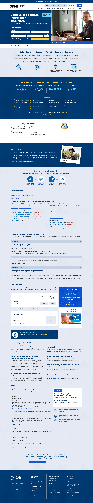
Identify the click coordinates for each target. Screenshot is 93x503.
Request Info (55, 462)
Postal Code (46, 34)
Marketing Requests (53, 478)
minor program (56, 378)
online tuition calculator (42, 334)
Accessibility (51, 488)
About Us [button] (79, 8)
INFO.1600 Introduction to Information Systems (21, 203)
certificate (66, 367)
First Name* (13, 30)
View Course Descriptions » (16, 198)
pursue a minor (77, 247)
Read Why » (55, 1)
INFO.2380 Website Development (18, 218)
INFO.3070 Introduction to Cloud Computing (20, 222)
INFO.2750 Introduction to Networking (19, 205)
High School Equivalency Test (22, 410)
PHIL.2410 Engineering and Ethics (57, 224)
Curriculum (17, 45)
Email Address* (14, 34)
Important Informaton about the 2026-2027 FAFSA (69, 420)
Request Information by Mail (73, 492)
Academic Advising (71, 488)
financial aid (77, 302)
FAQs (28, 45)
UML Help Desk (52, 485)
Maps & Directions (52, 487)
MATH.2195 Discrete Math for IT (56, 218)
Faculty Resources (52, 480)
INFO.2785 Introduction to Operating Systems (21, 212)
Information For (49, 5)
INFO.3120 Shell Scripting (16, 220)
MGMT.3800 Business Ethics (56, 230)
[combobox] (29, 36)
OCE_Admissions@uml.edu (62, 397)
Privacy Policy (17, 41)
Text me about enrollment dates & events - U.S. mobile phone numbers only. (20, 39)
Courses (32, 492)
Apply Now (58, 390)
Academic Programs (34, 488)
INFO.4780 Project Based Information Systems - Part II (61, 210)
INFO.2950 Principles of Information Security (21, 208)
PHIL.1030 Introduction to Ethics (57, 222)
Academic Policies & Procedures (62, 280)
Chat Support (33, 483)
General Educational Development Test (24, 408)
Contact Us (69, 490)
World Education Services (21, 414)
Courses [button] (48, 8)
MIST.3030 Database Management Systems (20, 214)
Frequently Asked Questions (54, 492)
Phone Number (30, 34)
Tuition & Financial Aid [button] (59, 8)
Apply (79, 5)
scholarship (70, 304)
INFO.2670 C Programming (17, 210)
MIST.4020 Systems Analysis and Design (20, 225)
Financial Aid (33, 495)
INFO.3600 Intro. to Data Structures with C (20, 216)
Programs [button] (40, 8)
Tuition (23, 45)
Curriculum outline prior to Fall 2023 (18, 196)
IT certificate (52, 61)
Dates (56, 5)
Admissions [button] (71, 8)
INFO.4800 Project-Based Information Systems (60, 205)
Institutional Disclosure (53, 490)
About (12, 45)
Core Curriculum (23, 253)
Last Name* (33, 30)
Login (62, 5)
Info (72, 5)
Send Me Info (40, 39)
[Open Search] (65, 5)
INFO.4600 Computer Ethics (56, 228)
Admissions (32, 490)
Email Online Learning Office (36, 481)
